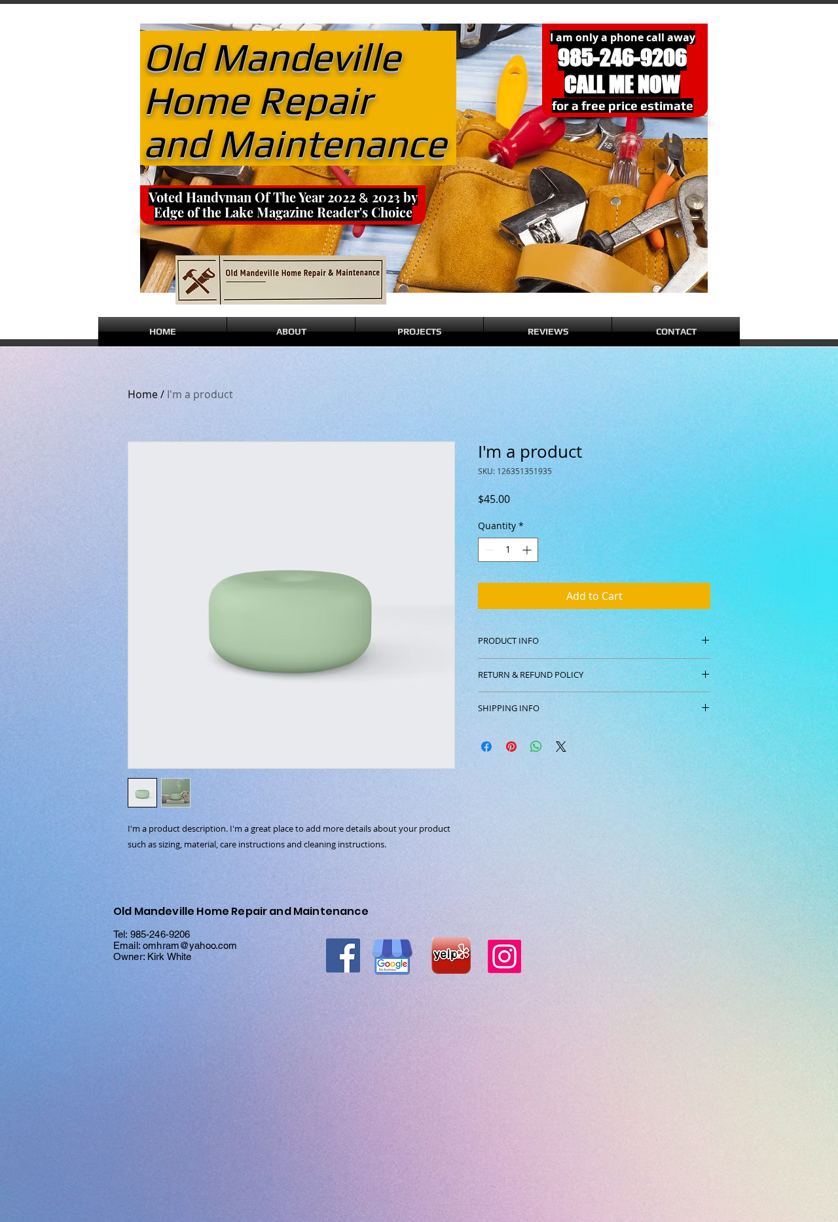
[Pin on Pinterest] (511, 746)
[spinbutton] (508, 549)
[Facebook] (343, 955)
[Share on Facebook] (486, 746)
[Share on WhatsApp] (536, 746)
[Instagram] (504, 956)
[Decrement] (488, 549)
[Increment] (528, 549)
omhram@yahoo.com (190, 945)
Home (143, 394)
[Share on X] (561, 746)
